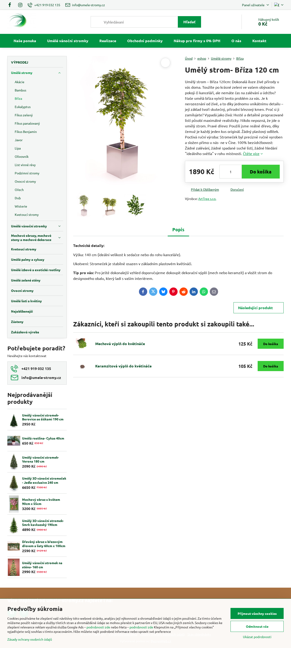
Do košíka (260, 172)
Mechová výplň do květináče (120, 343)
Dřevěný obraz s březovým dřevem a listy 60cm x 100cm (43, 544)
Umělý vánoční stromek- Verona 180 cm (40, 459)
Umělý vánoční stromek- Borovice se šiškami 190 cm (42, 417)
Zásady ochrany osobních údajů (29, 639)
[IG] (20, 5)
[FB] (11, 5)
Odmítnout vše (257, 626)
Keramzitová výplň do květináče (123, 366)
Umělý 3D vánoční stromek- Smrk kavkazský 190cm (43, 523)
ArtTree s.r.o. (207, 198)
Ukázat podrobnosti (257, 637)
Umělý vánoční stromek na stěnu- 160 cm (42, 565)
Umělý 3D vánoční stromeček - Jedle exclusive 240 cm (44, 480)
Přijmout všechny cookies (257, 613)
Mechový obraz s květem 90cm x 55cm (41, 501)
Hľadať (189, 21)
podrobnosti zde (98, 627)
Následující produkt (255, 307)
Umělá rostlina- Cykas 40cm (43, 438)
